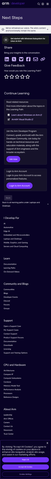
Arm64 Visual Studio (22, 119)
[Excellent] (27, 77)
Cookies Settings (25, 474)
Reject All (25, 460)
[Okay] (17, 77)
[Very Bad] (6, 77)
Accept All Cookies (25, 467)
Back (8, 198)
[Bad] (11, 77)
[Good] (22, 77)
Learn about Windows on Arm (25, 115)
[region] (25, 459)
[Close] (47, 443)
